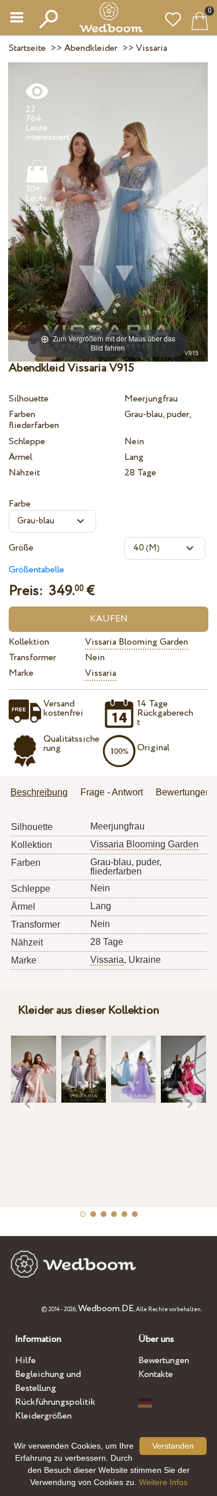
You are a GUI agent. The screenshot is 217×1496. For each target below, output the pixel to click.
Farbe (20, 503)
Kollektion (29, 642)
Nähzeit (24, 472)
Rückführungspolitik (55, 1402)
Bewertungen (163, 1360)
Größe (21, 547)
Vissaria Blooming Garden (136, 642)
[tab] (43, 793)
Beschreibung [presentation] (39, 792)
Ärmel (20, 457)
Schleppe (27, 441)
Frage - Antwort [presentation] (111, 792)
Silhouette (29, 398)
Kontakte (155, 1374)
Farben (22, 414)
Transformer (32, 657)
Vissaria (100, 673)
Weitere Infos (163, 1482)
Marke (21, 673)
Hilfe (25, 1360)
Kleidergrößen (43, 1416)
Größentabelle (36, 569)
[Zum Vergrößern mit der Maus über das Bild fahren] (108, 211)
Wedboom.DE (106, 1308)
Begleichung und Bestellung (48, 1381)
